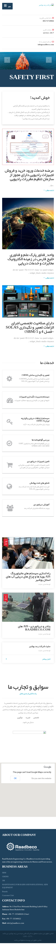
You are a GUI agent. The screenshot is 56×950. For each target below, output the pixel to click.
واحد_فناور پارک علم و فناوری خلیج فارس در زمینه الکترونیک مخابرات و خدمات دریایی (31, 259)
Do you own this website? (41, 778)
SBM (4, 873)
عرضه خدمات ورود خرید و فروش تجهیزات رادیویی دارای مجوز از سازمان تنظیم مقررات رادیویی (29, 175)
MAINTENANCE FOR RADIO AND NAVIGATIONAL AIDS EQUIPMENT (25, 886)
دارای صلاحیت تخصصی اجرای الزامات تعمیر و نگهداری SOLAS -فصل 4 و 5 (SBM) (30, 327)
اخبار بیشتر (46, 659)
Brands (5, 891)
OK (15, 778)
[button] (7, 60)
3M (3, 880)
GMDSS (5, 876)
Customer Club (8, 895)
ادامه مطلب (49, 346)
